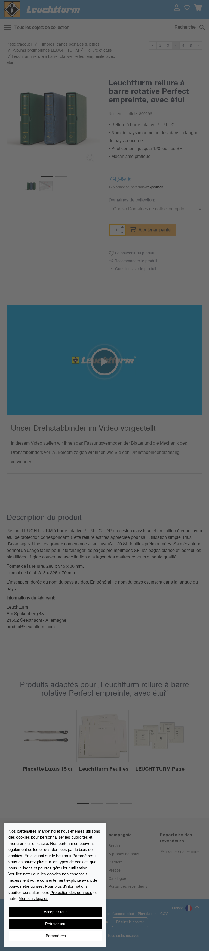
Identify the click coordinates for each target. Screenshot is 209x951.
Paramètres (56, 936)
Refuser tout (55, 924)
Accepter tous (55, 912)
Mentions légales (33, 898)
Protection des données (71, 892)
